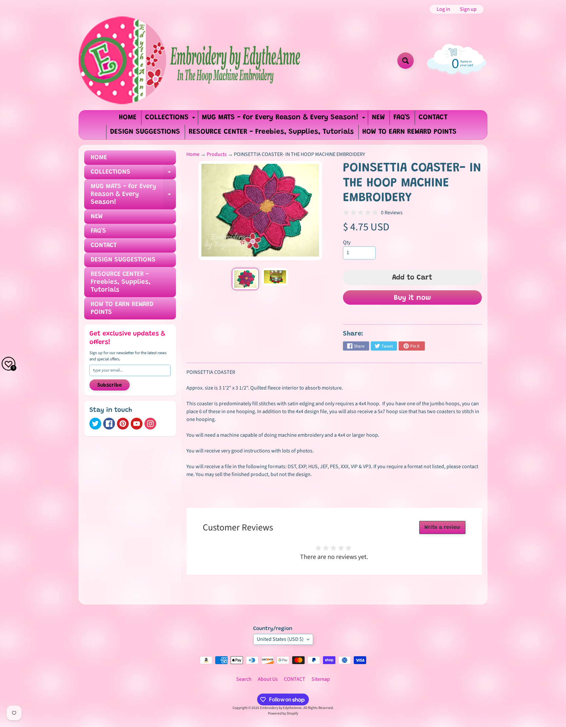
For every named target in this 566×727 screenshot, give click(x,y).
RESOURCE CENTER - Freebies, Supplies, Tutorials (271, 132)
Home (192, 154)
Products (217, 154)
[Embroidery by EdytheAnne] (191, 60)
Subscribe (109, 385)
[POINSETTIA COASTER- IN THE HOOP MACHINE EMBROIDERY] (245, 279)
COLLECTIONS (171, 119)
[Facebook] (109, 424)
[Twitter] (95, 424)
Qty (346, 242)
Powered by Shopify (283, 713)
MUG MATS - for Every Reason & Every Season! (284, 119)
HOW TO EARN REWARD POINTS (409, 132)
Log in (443, 9)
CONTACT (433, 117)
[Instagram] (150, 424)
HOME (128, 117)
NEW (378, 117)
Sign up (468, 9)
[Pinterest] (123, 424)
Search (244, 679)
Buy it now (412, 298)
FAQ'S (401, 117)
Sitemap (320, 679)
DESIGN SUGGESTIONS (145, 132)
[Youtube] (136, 424)
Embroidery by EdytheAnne (281, 707)
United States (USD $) (280, 639)
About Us (268, 679)
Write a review (442, 527)
